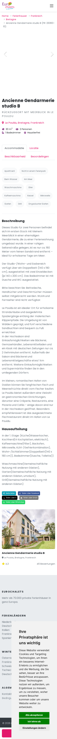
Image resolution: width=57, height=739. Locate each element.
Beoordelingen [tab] (40, 156)
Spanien (7, 638)
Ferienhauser (20, 16)
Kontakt (7, 694)
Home (5, 16)
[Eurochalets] (8, 6)
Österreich (8, 658)
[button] (52, 54)
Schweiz (7, 666)
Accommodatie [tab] (14, 148)
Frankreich (36, 16)
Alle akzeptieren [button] (34, 715)
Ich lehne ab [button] (34, 721)
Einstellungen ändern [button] (34, 728)
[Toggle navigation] (51, 6)
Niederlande (9, 622)
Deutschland (10, 626)
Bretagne (11, 19)
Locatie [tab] (33, 148)
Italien (6, 630)
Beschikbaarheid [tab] (15, 156)
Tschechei (8, 670)
